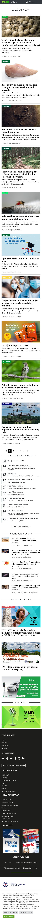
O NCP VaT (5, 775)
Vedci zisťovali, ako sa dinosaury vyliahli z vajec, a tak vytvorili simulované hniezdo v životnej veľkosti (21, 42)
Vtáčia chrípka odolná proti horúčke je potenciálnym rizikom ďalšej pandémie (20, 303)
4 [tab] (23, 854)
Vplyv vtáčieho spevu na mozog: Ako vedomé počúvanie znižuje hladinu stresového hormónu (20, 174)
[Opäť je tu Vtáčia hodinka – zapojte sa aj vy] (21, 245)
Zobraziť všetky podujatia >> (21, 526)
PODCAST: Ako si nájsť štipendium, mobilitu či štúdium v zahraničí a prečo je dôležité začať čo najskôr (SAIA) (21, 633)
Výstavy (4, 808)
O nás (3, 740)
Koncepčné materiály (8, 791)
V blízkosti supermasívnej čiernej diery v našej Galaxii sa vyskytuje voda (25, 576)
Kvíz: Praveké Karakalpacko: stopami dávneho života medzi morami (24, 540)
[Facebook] (15, 758)
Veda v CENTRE (7, 800)
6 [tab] (29, 854)
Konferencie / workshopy (10, 821)
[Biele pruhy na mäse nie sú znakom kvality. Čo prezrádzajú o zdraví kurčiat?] (21, 71)
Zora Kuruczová (16, 143)
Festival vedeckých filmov (10, 805)
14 (28, 451)
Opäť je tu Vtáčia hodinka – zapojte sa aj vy (20, 259)
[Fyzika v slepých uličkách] (11, 841)
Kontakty (4, 742)
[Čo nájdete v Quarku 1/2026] (21, 331)
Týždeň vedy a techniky (9, 813)
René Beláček (16, 443)
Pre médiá (5, 745)
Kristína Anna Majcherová (30, 592)
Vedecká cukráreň (7, 802)
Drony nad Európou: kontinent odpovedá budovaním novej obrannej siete (20, 429)
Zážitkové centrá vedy (9, 780)
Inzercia (4, 748)
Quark (3, 783)
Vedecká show (6, 819)
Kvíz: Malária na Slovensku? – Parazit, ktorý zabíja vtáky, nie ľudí (21, 217)
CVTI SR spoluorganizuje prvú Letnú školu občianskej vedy (20, 668)
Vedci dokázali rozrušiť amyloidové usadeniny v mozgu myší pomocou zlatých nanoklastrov (26, 552)
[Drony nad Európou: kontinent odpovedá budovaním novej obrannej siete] (21, 413)
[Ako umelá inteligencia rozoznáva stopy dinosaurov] (21, 116)
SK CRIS (4, 786)
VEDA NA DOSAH (16, 56)
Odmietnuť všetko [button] (26, 912)
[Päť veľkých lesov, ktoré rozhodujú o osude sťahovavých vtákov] (21, 371)
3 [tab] (19, 854)
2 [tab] (16, 854)
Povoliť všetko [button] (8, 916)
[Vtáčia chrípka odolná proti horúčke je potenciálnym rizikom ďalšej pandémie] (21, 287)
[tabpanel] (11, 841)
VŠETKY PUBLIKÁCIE (21, 857)
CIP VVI (4, 788)
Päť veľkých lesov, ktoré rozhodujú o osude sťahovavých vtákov (20, 386)
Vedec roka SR (6, 810)
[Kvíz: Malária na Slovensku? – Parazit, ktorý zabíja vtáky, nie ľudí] (21, 202)
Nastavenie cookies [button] (10, 912)
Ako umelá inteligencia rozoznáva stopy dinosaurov (19, 130)
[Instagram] (19, 758)
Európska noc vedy (8, 816)
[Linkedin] (23, 758)
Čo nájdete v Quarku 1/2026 (15, 345)
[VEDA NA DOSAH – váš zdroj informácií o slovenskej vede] (8, 2)
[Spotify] (7, 758)
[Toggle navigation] (39, 2)
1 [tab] (13, 854)
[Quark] (31, 841)
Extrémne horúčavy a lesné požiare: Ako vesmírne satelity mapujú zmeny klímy (26, 564)
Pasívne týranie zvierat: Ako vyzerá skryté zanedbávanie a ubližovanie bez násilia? (26, 587)
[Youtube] (3, 758)
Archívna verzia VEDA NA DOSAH (13, 765)
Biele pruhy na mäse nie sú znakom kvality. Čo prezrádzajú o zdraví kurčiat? (19, 87)
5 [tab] (26, 854)
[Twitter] (11, 758)
